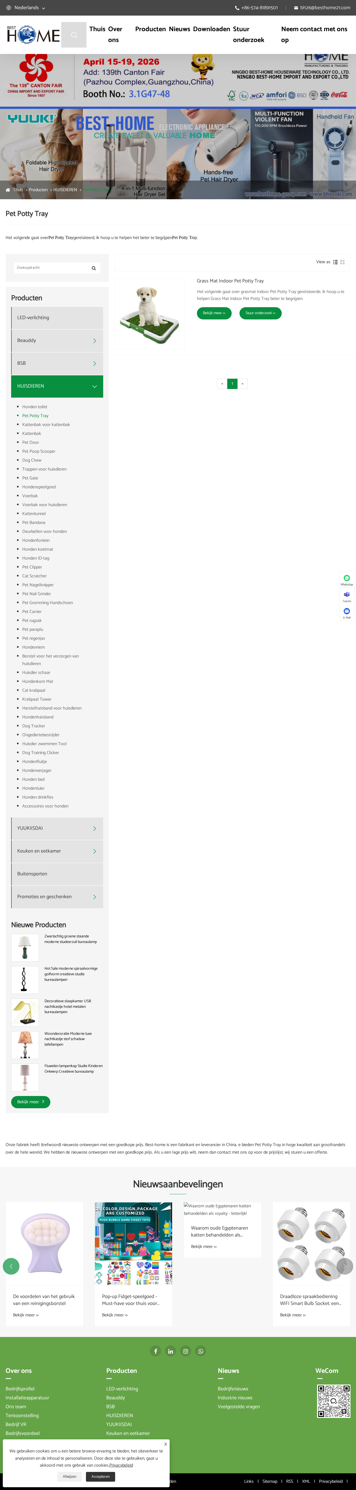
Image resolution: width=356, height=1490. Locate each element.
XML (306, 1481)
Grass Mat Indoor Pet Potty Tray (230, 281)
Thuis (97, 29)
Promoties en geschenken (44, 896)
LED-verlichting (33, 317)
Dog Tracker (33, 726)
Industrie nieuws (235, 1398)
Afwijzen (69, 1477)
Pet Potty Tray (96, 190)
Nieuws (179, 29)
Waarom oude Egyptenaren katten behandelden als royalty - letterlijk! (219, 1232)
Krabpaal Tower (36, 699)
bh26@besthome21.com (325, 8)
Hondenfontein (36, 540)
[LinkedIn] (170, 1350)
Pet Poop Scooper (38, 451)
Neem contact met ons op (314, 35)
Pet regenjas (33, 638)
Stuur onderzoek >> (261, 313)
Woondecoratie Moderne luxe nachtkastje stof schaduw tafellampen (68, 1039)
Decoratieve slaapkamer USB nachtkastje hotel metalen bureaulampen (67, 1007)
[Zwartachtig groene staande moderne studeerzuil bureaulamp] (25, 947)
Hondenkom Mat (37, 681)
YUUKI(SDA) (30, 828)
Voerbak (30, 496)
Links (249, 1481)
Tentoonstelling (22, 1416)
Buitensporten (32, 874)
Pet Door (30, 442)
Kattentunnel (34, 514)
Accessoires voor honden (45, 806)
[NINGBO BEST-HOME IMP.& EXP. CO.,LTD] (33, 34)
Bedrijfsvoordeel (23, 1433)
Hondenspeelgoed (39, 487)
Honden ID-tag (35, 558)
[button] (11, 1266)
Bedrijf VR (16, 1424)
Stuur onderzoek (248, 35)
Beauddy (26, 340)
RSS (289, 1481)
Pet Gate (30, 478)
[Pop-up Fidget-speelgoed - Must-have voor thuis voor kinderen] (133, 1244)
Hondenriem (33, 647)
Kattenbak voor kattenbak (46, 424)
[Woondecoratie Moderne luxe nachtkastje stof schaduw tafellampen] (25, 1045)
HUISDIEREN (65, 190)
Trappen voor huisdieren (44, 469)
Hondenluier (33, 788)
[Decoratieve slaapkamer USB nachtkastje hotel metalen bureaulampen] (25, 1012)
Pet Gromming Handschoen (47, 603)
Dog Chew (31, 460)
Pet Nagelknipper (38, 585)
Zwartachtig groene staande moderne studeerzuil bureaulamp (70, 939)
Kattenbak (31, 433)
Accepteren (101, 1477)
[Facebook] (155, 1350)
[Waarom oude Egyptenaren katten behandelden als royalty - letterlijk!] (222, 1209)
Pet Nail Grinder (36, 594)
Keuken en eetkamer (39, 851)
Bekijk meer (28, 1102)
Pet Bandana (33, 522)
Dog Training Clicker (40, 753)
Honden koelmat (37, 549)
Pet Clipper (32, 567)
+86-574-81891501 (259, 8)
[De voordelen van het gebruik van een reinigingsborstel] (44, 1244)
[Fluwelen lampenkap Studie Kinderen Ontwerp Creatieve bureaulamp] (25, 1077)
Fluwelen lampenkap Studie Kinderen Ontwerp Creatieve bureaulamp (73, 1068)
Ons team (16, 1407)
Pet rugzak (32, 620)
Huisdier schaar (36, 672)
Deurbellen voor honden (44, 531)
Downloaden (211, 29)
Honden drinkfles (37, 797)
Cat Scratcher (34, 576)
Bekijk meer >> (214, 313)
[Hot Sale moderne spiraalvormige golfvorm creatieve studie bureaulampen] (25, 980)
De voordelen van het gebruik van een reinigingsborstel (44, 1300)
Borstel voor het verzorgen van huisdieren (50, 660)
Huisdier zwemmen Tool (44, 744)
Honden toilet (34, 407)
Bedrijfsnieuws (233, 1389)
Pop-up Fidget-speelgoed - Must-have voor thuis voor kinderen (129, 1300)
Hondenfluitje (34, 761)
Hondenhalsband (37, 717)
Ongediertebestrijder (41, 735)
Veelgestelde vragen (239, 1407)
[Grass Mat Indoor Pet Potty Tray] (149, 314)
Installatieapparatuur (27, 1398)
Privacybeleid (331, 1481)
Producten (150, 29)
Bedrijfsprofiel (20, 1389)
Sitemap (270, 1481)
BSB (21, 363)
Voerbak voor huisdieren (44, 505)
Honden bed (33, 779)
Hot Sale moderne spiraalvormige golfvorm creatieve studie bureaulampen (71, 974)
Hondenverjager (36, 770)
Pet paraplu (32, 629)
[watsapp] (200, 1350)
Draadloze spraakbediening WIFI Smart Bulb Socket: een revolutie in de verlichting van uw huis (310, 1300)
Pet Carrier (31, 611)
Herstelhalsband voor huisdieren (51, 708)
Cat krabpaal (33, 690)
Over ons (115, 35)
